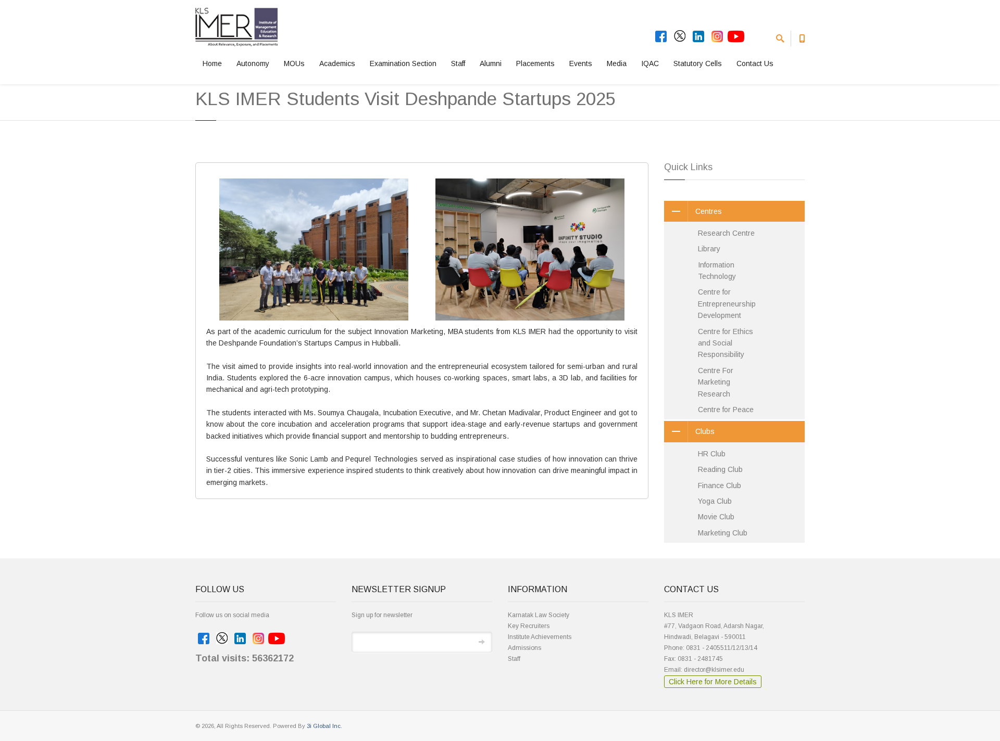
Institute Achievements (539, 637)
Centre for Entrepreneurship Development (727, 304)
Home (212, 63)
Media (617, 63)
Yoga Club (715, 501)
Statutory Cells (697, 63)
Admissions (524, 647)
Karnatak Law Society (538, 615)
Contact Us (754, 63)
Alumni (491, 63)
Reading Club (720, 469)
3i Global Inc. (324, 726)
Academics (337, 63)
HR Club (712, 454)
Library (709, 249)
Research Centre (726, 233)
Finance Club (719, 485)
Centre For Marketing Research (715, 382)
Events (580, 63)
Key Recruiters (528, 626)
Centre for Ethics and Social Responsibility (725, 343)
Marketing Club (722, 533)
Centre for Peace (726, 409)
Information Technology (717, 270)
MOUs (294, 63)
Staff (458, 63)
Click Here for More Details (713, 682)
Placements (535, 63)
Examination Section (403, 63)
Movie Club (716, 517)
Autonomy (252, 63)
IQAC (650, 63)
